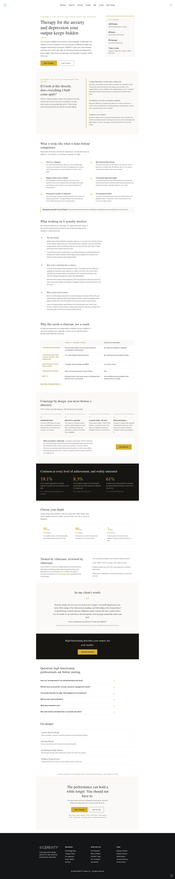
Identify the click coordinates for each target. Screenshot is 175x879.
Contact (88, 5)
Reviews (68, 862)
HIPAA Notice (120, 856)
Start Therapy (110, 5)
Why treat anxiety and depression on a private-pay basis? (61, 712)
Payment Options (122, 851)
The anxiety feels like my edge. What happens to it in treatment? (63, 693)
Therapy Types (70, 854)
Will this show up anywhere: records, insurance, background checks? (65, 687)
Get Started (94, 862)
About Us (72, 5)
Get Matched (123, 447)
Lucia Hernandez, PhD (62, 574)
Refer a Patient (95, 854)
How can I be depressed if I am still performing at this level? (61, 680)
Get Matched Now (87, 652)
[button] (171, 5)
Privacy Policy (121, 862)
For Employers (95, 851)
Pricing (101, 5)
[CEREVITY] (5, 5)
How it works (66, 63)
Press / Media (69, 859)
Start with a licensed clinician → (51, 384)
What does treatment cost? (50, 705)
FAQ (95, 5)
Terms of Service (122, 859)
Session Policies (121, 854)
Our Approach (69, 856)
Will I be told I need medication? (51, 699)
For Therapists (95, 859)
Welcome (63, 5)
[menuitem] (63, 5)
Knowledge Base (70, 851)
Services (80, 5)
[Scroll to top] (171, 875)
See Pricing (96, 810)
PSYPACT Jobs (96, 856)
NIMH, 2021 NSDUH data (84, 491)
